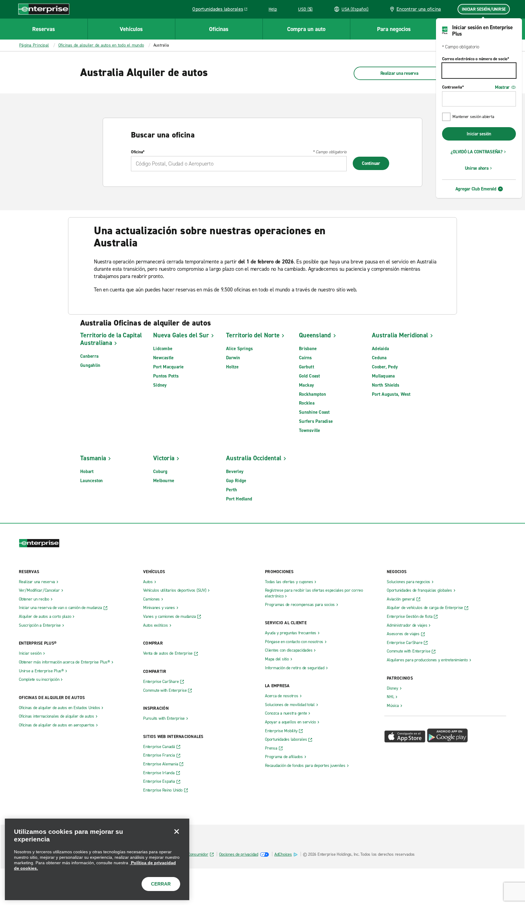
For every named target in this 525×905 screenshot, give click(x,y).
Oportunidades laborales (221, 10)
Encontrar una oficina (418, 9)
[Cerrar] (176, 831)
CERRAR (161, 883)
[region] (97, 859)
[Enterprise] (43, 9)
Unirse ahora (477, 168)
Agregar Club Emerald (475, 189)
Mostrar (502, 87)
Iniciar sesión (479, 134)
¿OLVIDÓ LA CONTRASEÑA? (477, 152)
